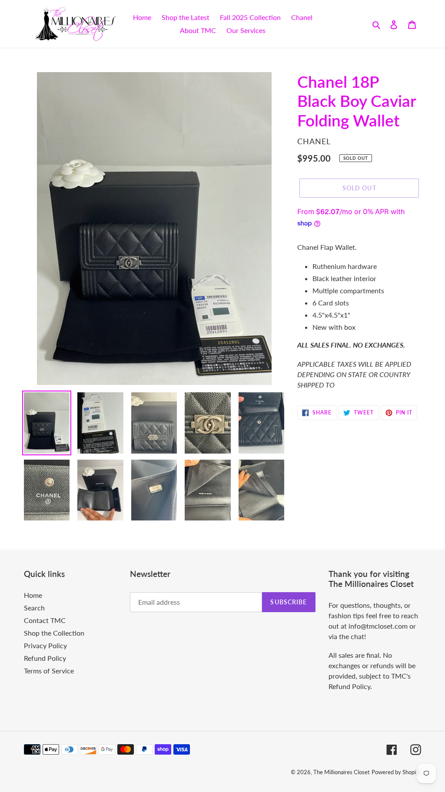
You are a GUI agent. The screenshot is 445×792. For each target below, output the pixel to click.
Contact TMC (45, 620)
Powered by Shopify (396, 772)
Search (34, 607)
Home (33, 595)
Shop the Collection (54, 633)
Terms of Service (49, 670)
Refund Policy (45, 658)
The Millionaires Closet (341, 772)
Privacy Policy (45, 645)
